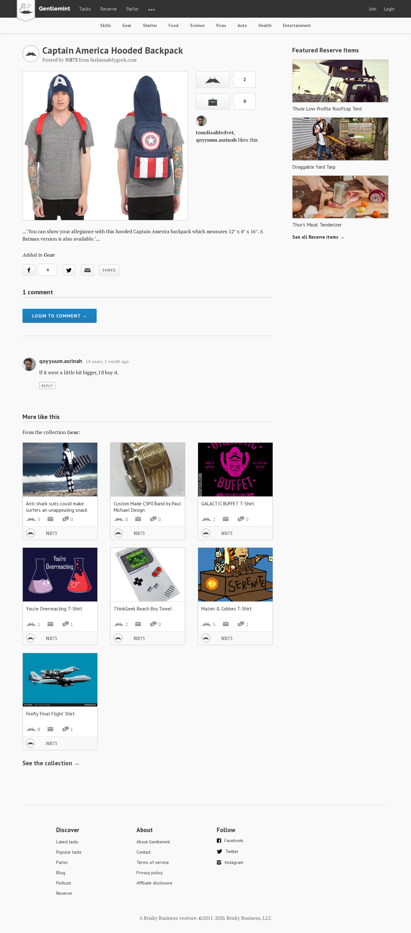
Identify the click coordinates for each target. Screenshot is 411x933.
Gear (126, 25)
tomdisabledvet (215, 132)
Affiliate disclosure (154, 883)
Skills (105, 25)
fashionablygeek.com (113, 60)
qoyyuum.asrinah (216, 140)
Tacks (85, 9)
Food (174, 25)
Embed (109, 270)
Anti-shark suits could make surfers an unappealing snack (56, 507)
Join (372, 9)
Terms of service (152, 862)
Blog (60, 872)
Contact (143, 852)
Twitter (232, 851)
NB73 (51, 533)
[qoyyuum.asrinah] (201, 124)
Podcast (63, 883)
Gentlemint (45, 11)
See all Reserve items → (318, 237)
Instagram (233, 862)
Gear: (73, 432)
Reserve (109, 9)
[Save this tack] (213, 101)
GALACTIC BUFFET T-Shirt (227, 504)
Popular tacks (69, 852)
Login (389, 9)
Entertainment (297, 25)
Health (264, 25)
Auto (242, 25)
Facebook (233, 840)
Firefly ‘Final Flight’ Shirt (50, 714)
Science (197, 25)
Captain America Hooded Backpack (112, 50)
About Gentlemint (153, 842)
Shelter (150, 25)
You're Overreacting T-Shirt (54, 609)
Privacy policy (149, 872)
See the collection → (51, 763)
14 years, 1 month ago (107, 361)
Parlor (133, 9)
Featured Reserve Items (325, 50)
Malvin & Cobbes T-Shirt (226, 609)
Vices (221, 25)
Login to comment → (59, 316)
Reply (47, 386)
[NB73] (30, 60)
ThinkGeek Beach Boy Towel (143, 609)
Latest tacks (67, 842)
